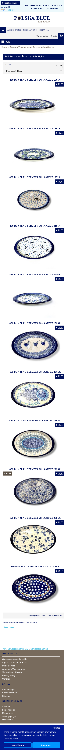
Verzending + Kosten (12, 672)
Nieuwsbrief (7, 719)
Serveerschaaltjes (42, 47)
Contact (6, 679)
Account (6, 706)
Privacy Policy (8, 675)
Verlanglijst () (9, 716)
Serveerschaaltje (16, 649)
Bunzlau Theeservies (20, 47)
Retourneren (8, 713)
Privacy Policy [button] (11, 738)
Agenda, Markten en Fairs (14, 662)
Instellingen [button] (18, 745)
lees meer (9, 627)
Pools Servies (8, 666)
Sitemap (6, 696)
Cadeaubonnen (9, 692)
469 (5, 649)
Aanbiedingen (8, 689)
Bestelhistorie (8, 710)
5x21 (27, 649)
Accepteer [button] (46, 745)
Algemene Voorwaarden (13, 669)
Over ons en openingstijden (15, 659)
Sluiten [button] (57, 728)
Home (4, 47)
